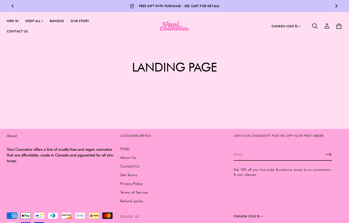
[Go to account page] (327, 26)
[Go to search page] (315, 26)
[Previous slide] (13, 6)
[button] (315, 26)
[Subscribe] (328, 154)
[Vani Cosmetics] (174, 26)
